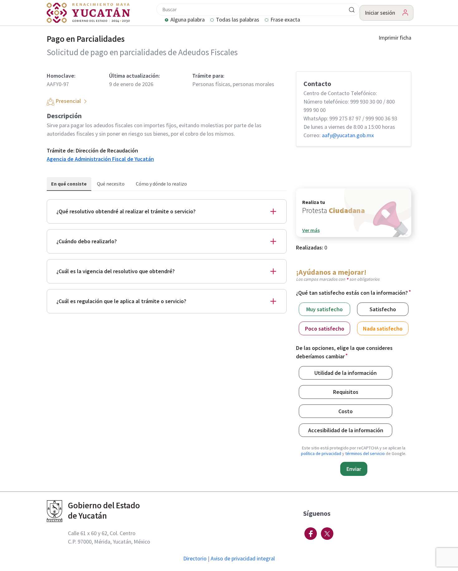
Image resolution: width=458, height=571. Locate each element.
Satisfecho (383, 309)
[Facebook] (310, 533)
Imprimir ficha (395, 37)
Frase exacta (285, 20)
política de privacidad (321, 453)
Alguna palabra (187, 20)
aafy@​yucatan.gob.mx (348, 135)
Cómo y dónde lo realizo (161, 184)
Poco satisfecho (324, 328)
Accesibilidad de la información (345, 430)
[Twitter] (327, 533)
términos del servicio (365, 453)
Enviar (353, 468)
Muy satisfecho (324, 309)
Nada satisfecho (383, 328)
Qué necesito (111, 184)
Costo (345, 411)
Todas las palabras (237, 20)
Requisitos (345, 391)
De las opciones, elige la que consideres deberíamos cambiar (344, 352)
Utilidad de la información (345, 372)
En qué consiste (69, 184)
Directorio (195, 558)
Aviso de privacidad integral (243, 558)
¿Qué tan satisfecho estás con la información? (352, 292)
